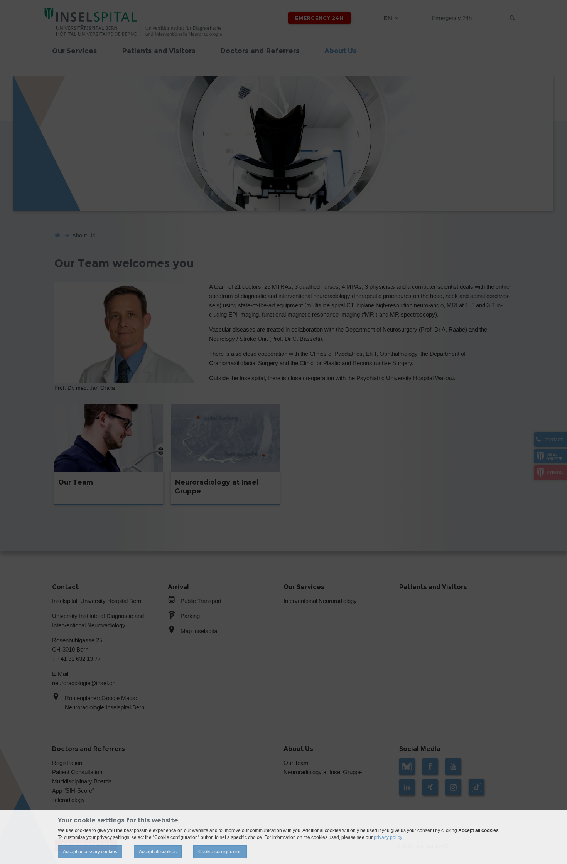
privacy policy (388, 837)
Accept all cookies (158, 851)
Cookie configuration (220, 851)
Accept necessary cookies (90, 851)
